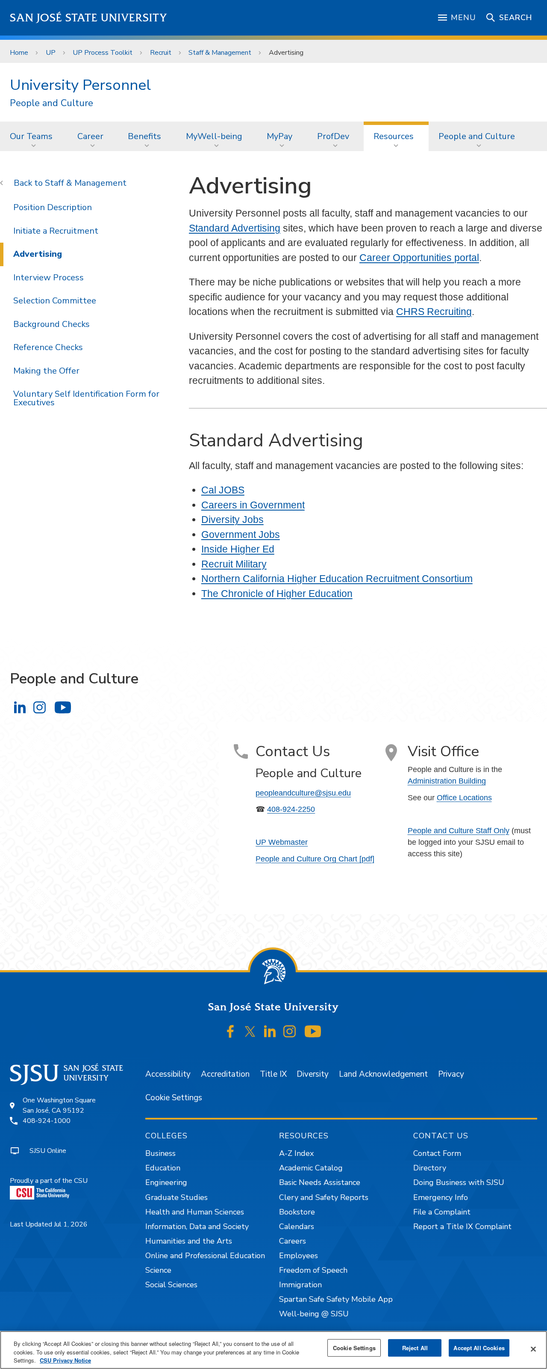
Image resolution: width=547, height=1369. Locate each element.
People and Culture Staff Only (458, 830)
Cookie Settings (173, 1097)
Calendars (296, 1226)
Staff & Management (219, 52)
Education (162, 1168)
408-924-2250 (291, 809)
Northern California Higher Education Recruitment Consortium (337, 578)
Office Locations (464, 797)
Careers (292, 1241)
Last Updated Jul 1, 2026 (49, 1224)
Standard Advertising (234, 228)
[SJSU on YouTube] (312, 1031)
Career (90, 136)
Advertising (37, 254)
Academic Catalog (311, 1168)
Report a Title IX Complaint (462, 1226)
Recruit (160, 52)
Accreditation (225, 1074)
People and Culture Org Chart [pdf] (315, 859)
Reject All (415, 1348)
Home (19, 52)
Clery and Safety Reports (323, 1197)
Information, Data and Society (197, 1226)
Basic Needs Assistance (319, 1182)
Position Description (52, 207)
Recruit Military (234, 564)
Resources (393, 136)
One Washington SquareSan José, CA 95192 (59, 1105)
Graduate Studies (176, 1197)
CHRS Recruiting (434, 311)
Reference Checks (48, 347)
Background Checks (51, 324)
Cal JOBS (222, 490)
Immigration (300, 1285)
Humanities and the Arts (188, 1241)
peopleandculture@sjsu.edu (303, 793)
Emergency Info (440, 1197)
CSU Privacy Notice (65, 1360)
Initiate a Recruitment (55, 231)
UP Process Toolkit (102, 52)
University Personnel (80, 85)
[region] (273, 1350)
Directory (429, 1168)
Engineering (166, 1182)
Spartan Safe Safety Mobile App (336, 1299)
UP (51, 52)
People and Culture (51, 103)
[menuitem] (34, 136)
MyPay (279, 136)
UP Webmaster (282, 842)
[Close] (533, 1348)
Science (158, 1270)
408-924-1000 (47, 1120)
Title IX (273, 1074)
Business (160, 1153)
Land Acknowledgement (383, 1074)
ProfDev (333, 136)
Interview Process (48, 277)
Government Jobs (240, 534)
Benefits (144, 136)
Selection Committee (54, 300)
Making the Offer (46, 371)
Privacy (451, 1074)
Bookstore (297, 1212)
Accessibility (168, 1074)
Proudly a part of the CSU (49, 1180)
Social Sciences (171, 1285)
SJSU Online (47, 1150)
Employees (298, 1255)
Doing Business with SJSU (458, 1182)
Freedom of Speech (313, 1270)
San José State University (89, 17)
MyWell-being (214, 136)
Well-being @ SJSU (314, 1314)
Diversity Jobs (232, 519)
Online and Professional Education (205, 1255)
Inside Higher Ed (237, 549)
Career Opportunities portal (419, 257)
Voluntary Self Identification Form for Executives (86, 398)
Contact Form (437, 1153)
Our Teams (31, 136)
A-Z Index (296, 1153)
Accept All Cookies (478, 1348)
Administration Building (447, 781)
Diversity (313, 1074)
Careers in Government (253, 505)
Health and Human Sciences (194, 1212)
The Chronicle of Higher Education (277, 593)
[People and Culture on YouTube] (62, 707)
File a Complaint (442, 1212)
